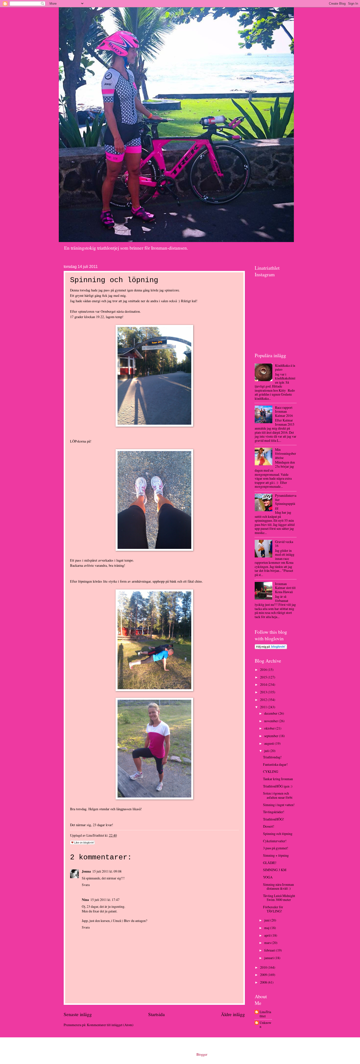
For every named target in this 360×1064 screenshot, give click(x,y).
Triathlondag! (272, 757)
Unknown (265, 1025)
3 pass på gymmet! (275, 848)
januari (269, 957)
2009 (264, 974)
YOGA (268, 877)
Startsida (156, 1014)
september (271, 735)
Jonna (86, 871)
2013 (264, 692)
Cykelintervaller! (275, 841)
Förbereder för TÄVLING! (273, 909)
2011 (264, 707)
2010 (264, 967)
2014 (264, 684)
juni (267, 920)
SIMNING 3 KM (274, 869)
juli (267, 750)
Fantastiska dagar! (275, 764)
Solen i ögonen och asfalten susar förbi (277, 795)
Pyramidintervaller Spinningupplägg (285, 501)
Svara (86, 884)
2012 (264, 699)
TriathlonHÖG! (273, 819)
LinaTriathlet (265, 1014)
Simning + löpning (276, 855)
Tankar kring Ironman (278, 778)
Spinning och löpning (277, 833)
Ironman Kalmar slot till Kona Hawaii (285, 587)
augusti (269, 743)
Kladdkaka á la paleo (285, 367)
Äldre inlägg (233, 1014)
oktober (270, 728)
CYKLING (270, 771)
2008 (264, 982)
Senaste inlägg (78, 1014)
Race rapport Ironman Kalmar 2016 (284, 411)
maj (267, 927)
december (271, 713)
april (267, 935)
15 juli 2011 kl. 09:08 (106, 871)
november (271, 721)
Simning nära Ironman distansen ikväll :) (278, 886)
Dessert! (268, 826)
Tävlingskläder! (273, 811)
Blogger (201, 1054)
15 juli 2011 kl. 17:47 (105, 899)
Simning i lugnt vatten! (279, 804)
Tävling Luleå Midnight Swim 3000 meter (279, 897)
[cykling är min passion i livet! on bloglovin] (271, 647)
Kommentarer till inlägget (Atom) (110, 1024)
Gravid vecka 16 (284, 543)
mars (268, 942)
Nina (85, 899)
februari (270, 950)
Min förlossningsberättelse (285, 453)
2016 (264, 669)
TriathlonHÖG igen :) (277, 786)
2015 (264, 677)
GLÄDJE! (269, 862)
